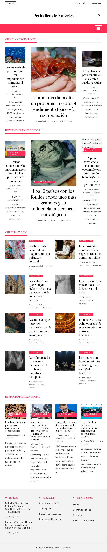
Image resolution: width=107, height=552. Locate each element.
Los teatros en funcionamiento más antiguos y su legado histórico (89, 365)
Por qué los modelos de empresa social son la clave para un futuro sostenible (65, 426)
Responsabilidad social (15, 414)
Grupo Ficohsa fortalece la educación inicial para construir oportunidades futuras (89, 429)
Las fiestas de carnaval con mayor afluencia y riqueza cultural (39, 253)
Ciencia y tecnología (49, 503)
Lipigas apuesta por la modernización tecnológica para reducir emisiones (15, 171)
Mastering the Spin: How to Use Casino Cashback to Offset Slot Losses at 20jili (18, 525)
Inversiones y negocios (44, 182)
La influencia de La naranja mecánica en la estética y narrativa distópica (39, 367)
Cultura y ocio (36, 241)
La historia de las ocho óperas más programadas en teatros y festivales (90, 327)
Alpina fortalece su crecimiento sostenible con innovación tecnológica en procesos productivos (91, 171)
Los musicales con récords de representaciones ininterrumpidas (90, 252)
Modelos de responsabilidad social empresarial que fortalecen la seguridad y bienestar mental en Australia (40, 431)
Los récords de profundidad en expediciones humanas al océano (15, 77)
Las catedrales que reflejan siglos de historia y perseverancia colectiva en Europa (40, 290)
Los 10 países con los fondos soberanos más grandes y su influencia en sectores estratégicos (53, 203)
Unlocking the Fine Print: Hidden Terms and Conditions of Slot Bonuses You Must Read (18, 507)
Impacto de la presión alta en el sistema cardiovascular (92, 77)
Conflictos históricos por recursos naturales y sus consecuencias (15, 426)
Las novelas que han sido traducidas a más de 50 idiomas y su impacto (40, 327)
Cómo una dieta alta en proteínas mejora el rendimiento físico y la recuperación (53, 106)
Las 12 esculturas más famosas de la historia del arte (90, 286)
